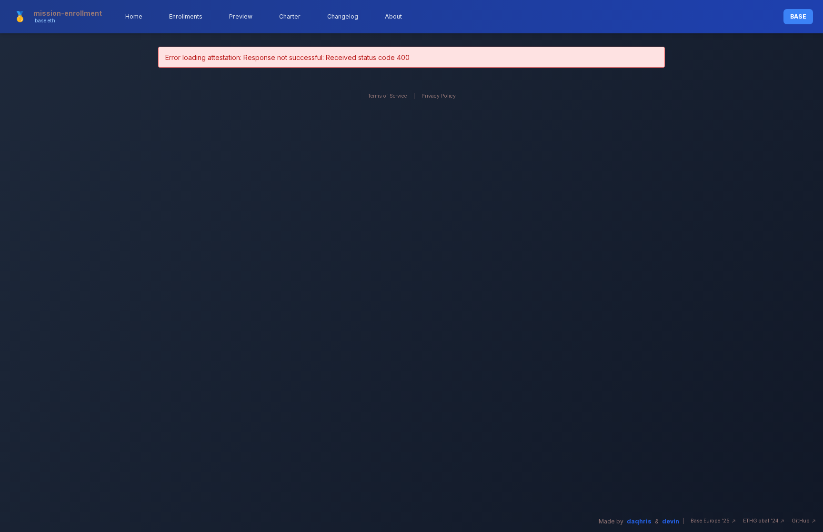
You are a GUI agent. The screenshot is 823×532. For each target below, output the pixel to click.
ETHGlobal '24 (761, 521)
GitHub (801, 521)
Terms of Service (387, 96)
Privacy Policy (439, 96)
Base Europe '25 (710, 521)
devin (670, 521)
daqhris (639, 521)
